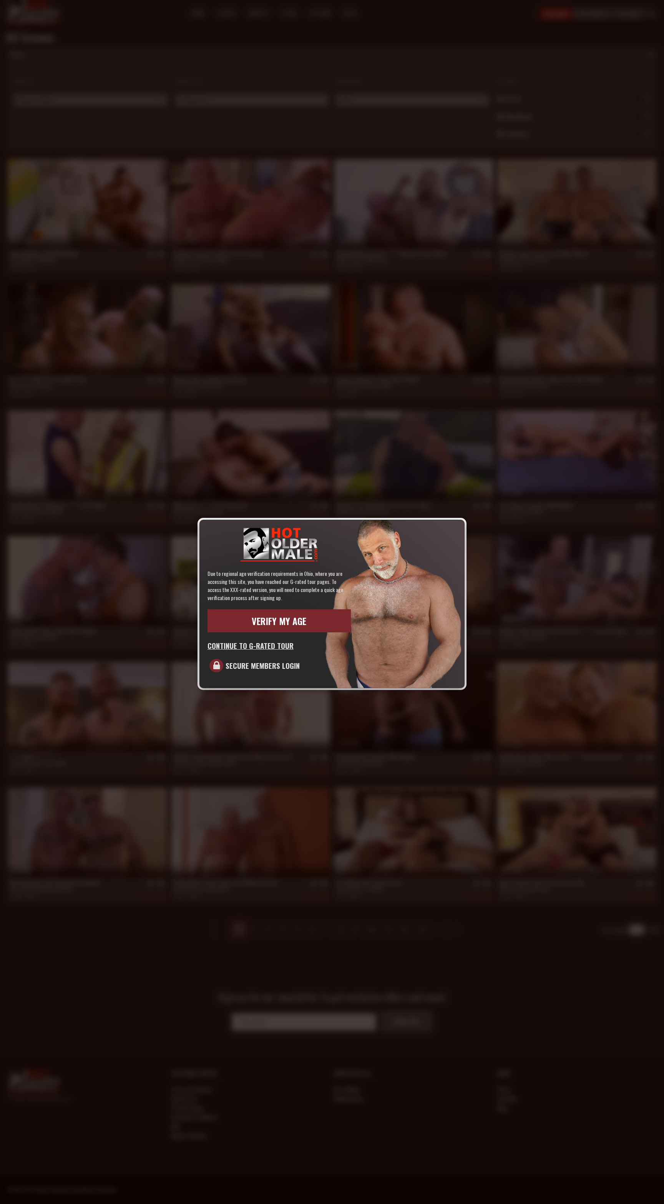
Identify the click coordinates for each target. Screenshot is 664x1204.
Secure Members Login (263, 665)
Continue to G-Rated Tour (251, 645)
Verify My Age (279, 621)
